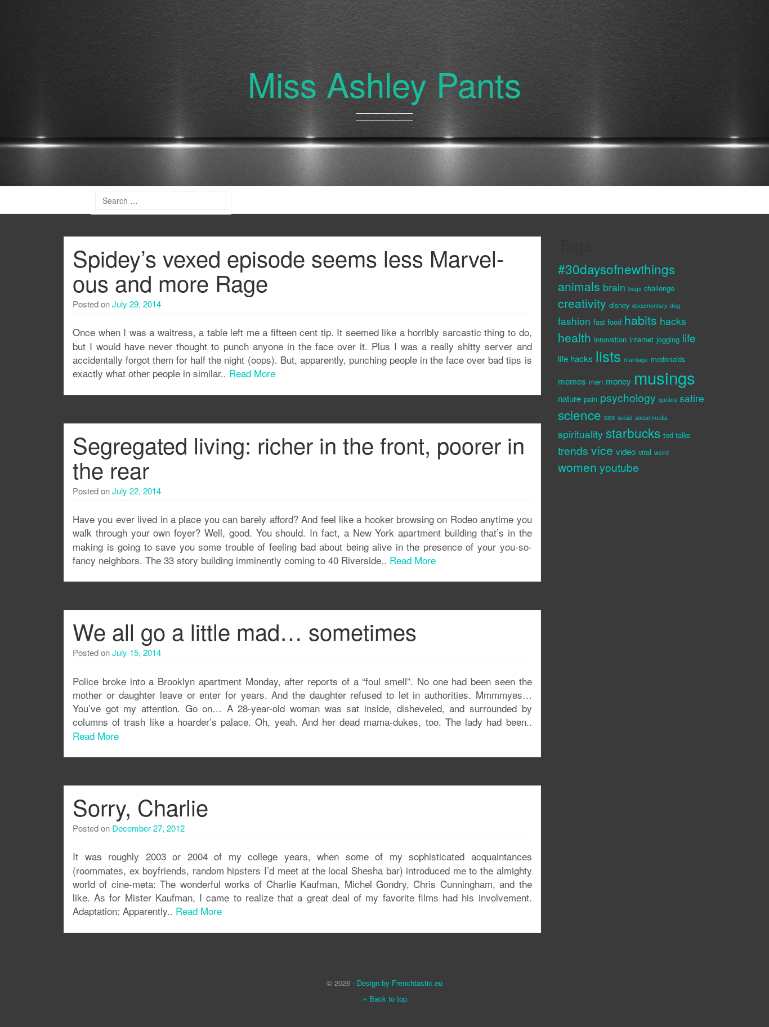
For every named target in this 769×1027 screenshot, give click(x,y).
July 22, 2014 (136, 491)
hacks (673, 321)
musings (664, 377)
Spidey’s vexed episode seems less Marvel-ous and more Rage (288, 270)
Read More (252, 373)
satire (691, 398)
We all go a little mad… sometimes (245, 631)
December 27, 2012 (148, 828)
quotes (668, 399)
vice (602, 449)
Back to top (387, 998)
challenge (659, 288)
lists (608, 356)
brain (614, 287)
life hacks (575, 358)
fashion (574, 321)
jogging (667, 339)
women (577, 466)
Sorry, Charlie (140, 807)
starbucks (633, 432)
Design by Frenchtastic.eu (399, 982)
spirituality (580, 434)
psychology (628, 397)
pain (590, 399)
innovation (610, 339)
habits (640, 319)
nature (569, 398)
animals (579, 286)
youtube (619, 467)
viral (644, 451)
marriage (636, 359)
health (574, 337)
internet (641, 339)
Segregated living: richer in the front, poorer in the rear (299, 456)
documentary (649, 305)
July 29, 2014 (136, 304)
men (596, 381)
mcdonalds (668, 359)
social (625, 417)
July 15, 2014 (136, 652)
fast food (607, 321)
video (626, 451)
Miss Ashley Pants (384, 83)
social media (651, 417)
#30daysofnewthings (616, 269)
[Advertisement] (603, 673)
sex (609, 417)
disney (619, 305)
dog (675, 305)
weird (661, 452)
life (689, 337)
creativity (582, 302)
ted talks (676, 435)
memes (572, 381)
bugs (634, 288)
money (618, 381)
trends (573, 450)
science (579, 414)
